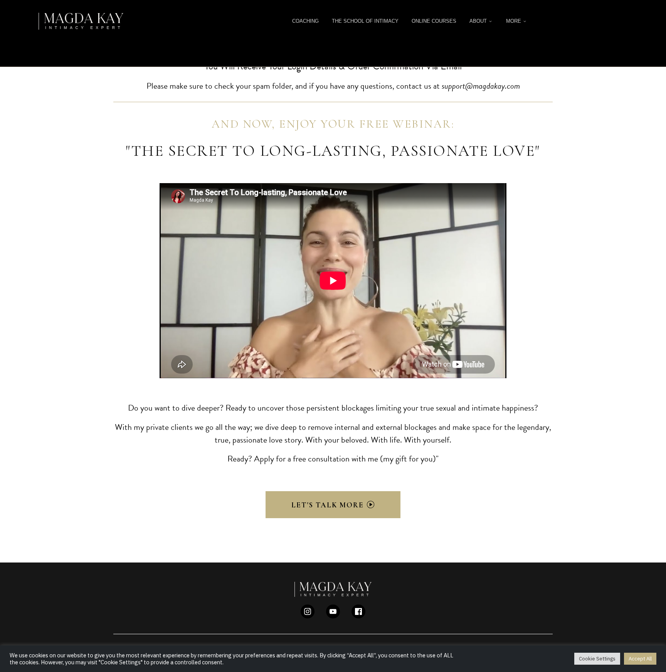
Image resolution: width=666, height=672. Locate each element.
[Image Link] (81, 21)
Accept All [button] (640, 658)
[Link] (307, 611)
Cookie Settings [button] (597, 658)
